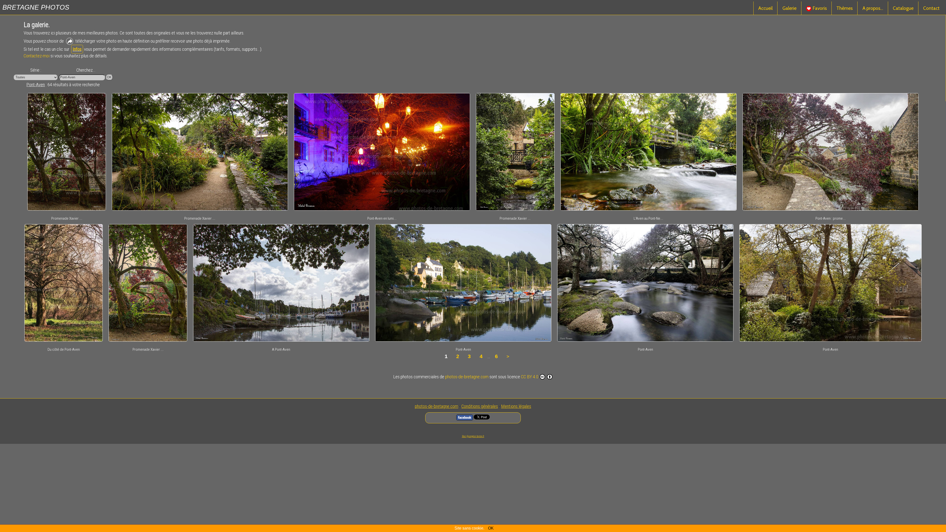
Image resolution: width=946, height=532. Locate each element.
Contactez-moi (37, 56)
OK (491, 528)
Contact (931, 8)
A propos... (872, 8)
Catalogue (903, 8)
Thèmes (844, 8)
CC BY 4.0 (529, 377)
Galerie (789, 8)
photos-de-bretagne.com (467, 377)
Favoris (819, 8)
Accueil (765, 8)
